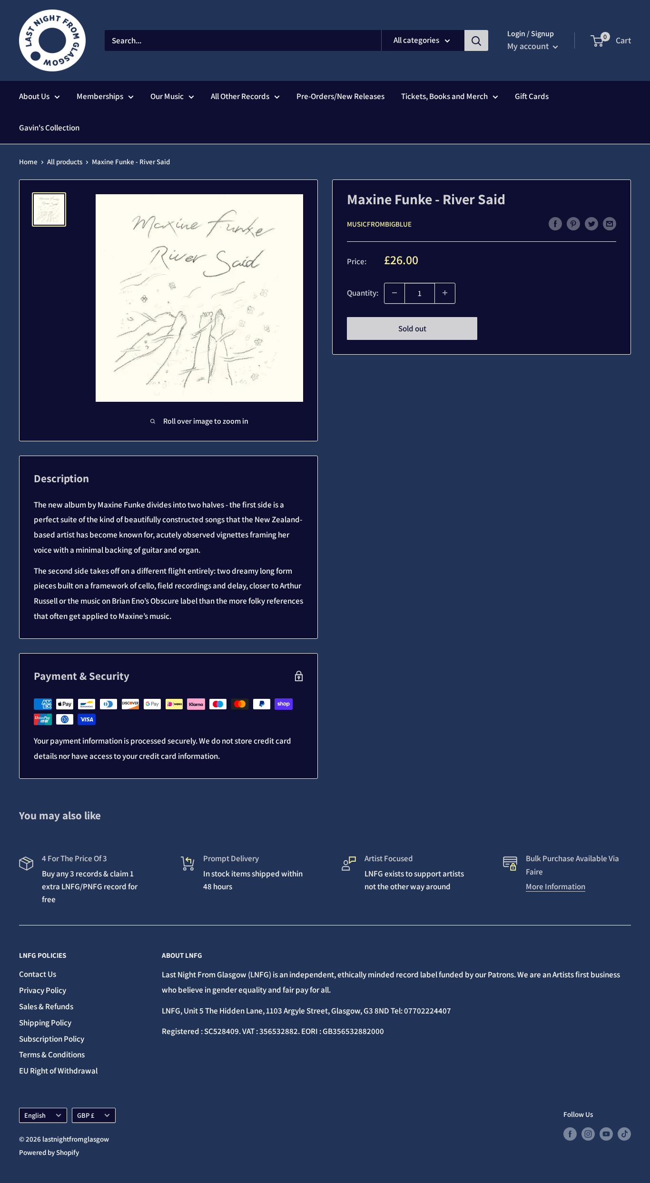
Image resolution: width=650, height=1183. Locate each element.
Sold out (412, 328)
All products (64, 161)
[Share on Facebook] (555, 223)
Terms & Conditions (52, 1054)
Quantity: (362, 292)
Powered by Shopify (49, 1152)
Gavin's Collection (49, 127)
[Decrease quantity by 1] (394, 293)
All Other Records (240, 96)
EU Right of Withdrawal (58, 1070)
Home (28, 161)
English (35, 1115)
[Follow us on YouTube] (606, 1134)
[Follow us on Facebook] (570, 1134)
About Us (34, 96)
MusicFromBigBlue (379, 224)
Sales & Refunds (46, 1006)
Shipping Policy (45, 1022)
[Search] (476, 40)
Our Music (167, 96)
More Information (555, 886)
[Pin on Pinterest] (573, 223)
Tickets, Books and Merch (444, 96)
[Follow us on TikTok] (624, 1134)
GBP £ (85, 1115)
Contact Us (37, 974)
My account (529, 45)
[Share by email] (609, 223)
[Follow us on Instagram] (588, 1134)
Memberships (100, 96)
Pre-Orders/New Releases (340, 96)
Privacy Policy (42, 990)
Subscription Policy (51, 1039)
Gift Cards (532, 96)
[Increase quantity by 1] (445, 293)
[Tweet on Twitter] (591, 223)
